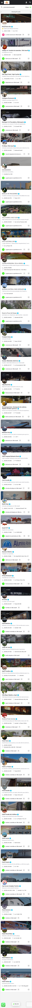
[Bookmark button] (28, 34)
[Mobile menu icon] (2, 2)
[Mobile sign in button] (26, 2)
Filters (27, 7)
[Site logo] (7, 2)
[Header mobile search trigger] (30, 2)
